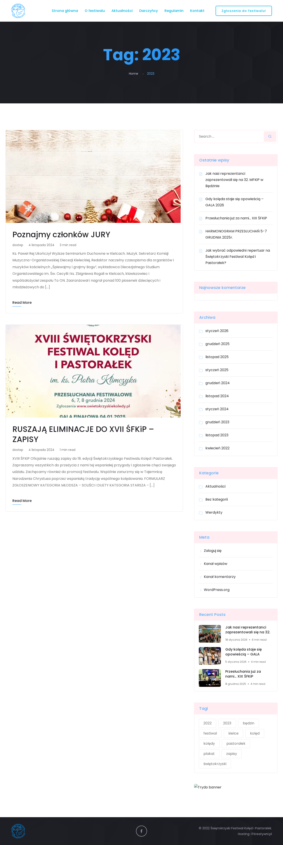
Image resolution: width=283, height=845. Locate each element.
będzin (248, 723)
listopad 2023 (216, 435)
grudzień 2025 (217, 343)
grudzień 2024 (217, 382)
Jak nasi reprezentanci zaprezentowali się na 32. (247, 630)
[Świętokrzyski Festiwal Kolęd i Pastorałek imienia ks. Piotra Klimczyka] (18, 11)
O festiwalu (95, 10)
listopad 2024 (217, 396)
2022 (207, 723)
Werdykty (213, 512)
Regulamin (174, 10)
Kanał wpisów (215, 563)
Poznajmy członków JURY (61, 234)
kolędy (209, 743)
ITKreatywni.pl (261, 834)
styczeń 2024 (217, 409)
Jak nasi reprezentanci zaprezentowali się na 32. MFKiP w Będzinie (234, 179)
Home (133, 73)
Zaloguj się (213, 550)
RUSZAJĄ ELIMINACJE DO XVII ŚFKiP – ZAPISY (83, 434)
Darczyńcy (148, 10)
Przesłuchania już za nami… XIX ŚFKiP (236, 218)
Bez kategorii (216, 499)
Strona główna (65, 10)
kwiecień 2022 (217, 448)
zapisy (231, 753)
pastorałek (235, 743)
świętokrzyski (214, 763)
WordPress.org (216, 589)
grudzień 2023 (217, 422)
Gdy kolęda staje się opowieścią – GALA (243, 652)
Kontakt (197, 10)
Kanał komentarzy (220, 576)
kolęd (255, 733)
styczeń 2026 (216, 330)
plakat (209, 753)
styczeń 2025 (216, 369)
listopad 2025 (217, 356)
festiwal (210, 733)
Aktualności (122, 10)
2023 (227, 723)
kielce (233, 733)
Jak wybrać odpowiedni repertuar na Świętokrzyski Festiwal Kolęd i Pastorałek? (237, 256)
